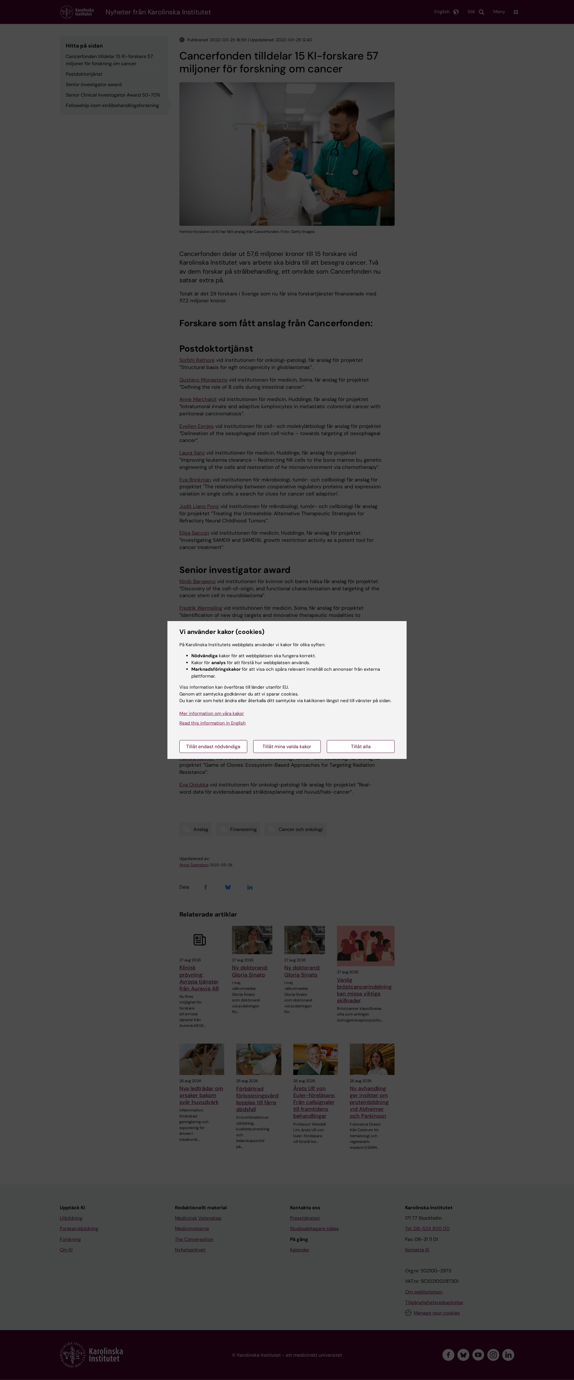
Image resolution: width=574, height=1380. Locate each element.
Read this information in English (212, 723)
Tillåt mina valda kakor (286, 746)
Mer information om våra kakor (211, 713)
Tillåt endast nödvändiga (213, 746)
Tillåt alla (361, 746)
